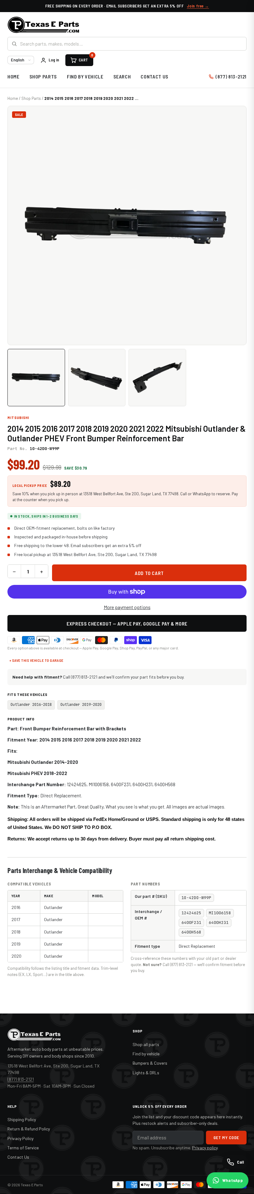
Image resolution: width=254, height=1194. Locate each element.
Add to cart (149, 573)
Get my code (226, 1137)
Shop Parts (43, 76)
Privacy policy (204, 1147)
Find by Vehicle (85, 76)
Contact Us (154, 76)
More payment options (127, 607)
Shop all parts (146, 1044)
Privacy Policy (20, 1138)
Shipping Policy (21, 1119)
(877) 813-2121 (231, 76)
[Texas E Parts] (43, 24)
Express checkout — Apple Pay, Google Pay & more (127, 623)
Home (13, 76)
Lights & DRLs (146, 1072)
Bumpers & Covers (150, 1063)
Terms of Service (23, 1147)
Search (122, 76)
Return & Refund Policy (28, 1128)
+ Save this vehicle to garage (36, 660)
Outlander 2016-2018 (31, 704)
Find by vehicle (146, 1053)
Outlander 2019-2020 (81, 704)
